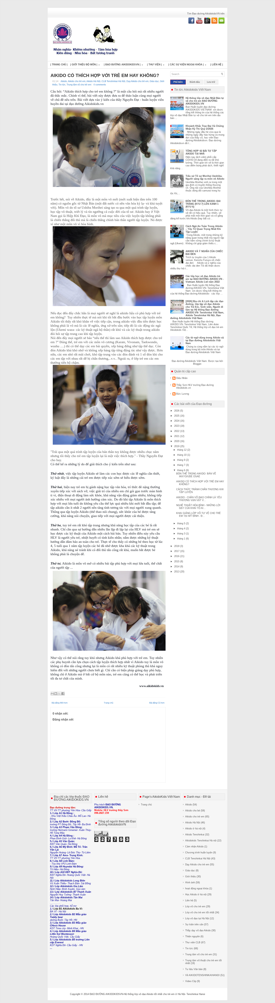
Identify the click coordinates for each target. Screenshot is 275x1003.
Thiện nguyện (192, 936)
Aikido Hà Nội (93, 81)
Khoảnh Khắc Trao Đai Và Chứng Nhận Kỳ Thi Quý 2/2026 (205, 127)
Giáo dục (154, 81)
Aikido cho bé (192, 810)
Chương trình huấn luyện (198, 852)
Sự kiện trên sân (194, 924)
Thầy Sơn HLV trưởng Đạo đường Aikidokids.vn (195, 386)
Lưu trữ (211, 82)
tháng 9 (181, 460)
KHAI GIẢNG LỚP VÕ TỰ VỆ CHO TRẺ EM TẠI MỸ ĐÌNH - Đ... (198, 514)
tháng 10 (182, 454)
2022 (177, 431)
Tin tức (62, 84)
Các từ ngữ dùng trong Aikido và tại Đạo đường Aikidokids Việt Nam (205, 340)
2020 (177, 441)
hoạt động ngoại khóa (196, 888)
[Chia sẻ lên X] (59, 693)
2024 (177, 420)
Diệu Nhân (181, 378)
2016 (177, 556)
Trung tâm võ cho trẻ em (79, 84)
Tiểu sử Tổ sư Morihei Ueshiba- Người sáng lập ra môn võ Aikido (205, 177)
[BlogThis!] (56, 693)
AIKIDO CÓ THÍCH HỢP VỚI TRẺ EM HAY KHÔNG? (105, 75)
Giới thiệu (190, 876)
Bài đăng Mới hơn (60, 703)
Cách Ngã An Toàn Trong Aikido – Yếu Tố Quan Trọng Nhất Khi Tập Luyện (204, 229)
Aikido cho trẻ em (76, 81)
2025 (177, 415)
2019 (177, 446)
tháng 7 (181, 465)
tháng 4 (181, 528)
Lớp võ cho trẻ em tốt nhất (199, 912)
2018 (177, 546)
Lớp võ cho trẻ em (195, 906)
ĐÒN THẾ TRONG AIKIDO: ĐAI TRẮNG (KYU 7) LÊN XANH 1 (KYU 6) (203, 204)
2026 (177, 410)
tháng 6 (181, 470)
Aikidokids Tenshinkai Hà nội (200, 840)
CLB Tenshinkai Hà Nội (113, 81)
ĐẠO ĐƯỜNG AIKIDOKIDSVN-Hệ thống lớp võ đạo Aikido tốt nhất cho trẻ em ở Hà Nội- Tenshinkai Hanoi (147, 994)
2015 (177, 561)
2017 (177, 551)
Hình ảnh (190, 882)
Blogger (197, 363)
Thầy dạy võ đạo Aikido (198, 930)
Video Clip (190, 981)
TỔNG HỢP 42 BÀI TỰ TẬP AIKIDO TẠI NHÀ (201, 152)
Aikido (64, 81)
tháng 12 (182, 449)
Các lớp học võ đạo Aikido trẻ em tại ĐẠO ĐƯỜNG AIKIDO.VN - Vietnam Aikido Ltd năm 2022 (205, 279)
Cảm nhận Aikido (194, 846)
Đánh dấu (195, 82)
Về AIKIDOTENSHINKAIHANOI (202, 975)
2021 (177, 436)
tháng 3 (181, 533)
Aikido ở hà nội (193, 828)
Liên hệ (189, 900)
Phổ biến (178, 82)
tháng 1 (181, 538)
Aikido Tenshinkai (194, 834)
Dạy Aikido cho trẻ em (137, 81)
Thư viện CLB (192, 942)
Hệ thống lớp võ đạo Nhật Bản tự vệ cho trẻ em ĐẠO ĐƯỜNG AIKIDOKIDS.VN (205, 101)
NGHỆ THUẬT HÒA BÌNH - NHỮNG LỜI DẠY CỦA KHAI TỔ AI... (198, 506)
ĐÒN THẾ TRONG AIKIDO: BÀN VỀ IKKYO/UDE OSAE (196, 475)
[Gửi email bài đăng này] (52, 693)
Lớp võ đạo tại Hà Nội (197, 918)
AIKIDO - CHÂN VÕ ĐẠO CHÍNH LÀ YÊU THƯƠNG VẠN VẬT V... (199, 499)
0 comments (100, 84)
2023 (177, 425)
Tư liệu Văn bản (194, 969)
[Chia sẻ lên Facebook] (63, 693)
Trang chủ (108, 703)
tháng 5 (181, 523)
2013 (177, 571)
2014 (177, 566)
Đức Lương (182, 393)
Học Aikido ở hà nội (196, 894)
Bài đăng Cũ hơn (156, 703)
